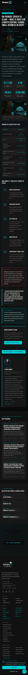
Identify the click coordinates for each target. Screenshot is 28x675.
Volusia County (6, 651)
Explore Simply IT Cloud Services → (14, 351)
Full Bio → (6, 401)
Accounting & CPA (6, 633)
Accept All (14, 667)
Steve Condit (5, 618)
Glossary (4, 616)
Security (17, 598)
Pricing (4, 608)
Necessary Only (14, 671)
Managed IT (5, 598)
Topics (4, 614)
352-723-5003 (6, 581)
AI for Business (6, 602)
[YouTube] (9, 591)
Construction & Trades (7, 635)
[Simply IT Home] (7, 2)
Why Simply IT (18, 608)
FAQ (16, 614)
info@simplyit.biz (7, 583)
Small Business (6, 641)
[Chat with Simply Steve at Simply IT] (24, 671)
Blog (3, 610)
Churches (5, 637)
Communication (19, 600)
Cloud (4, 600)
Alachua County (19, 649)
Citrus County (5, 653)
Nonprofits (5, 639)
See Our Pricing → (14, 547)
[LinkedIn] (6, 591)
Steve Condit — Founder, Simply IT (10, 31)
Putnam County (6, 655)
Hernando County (19, 653)
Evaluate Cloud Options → (13, 342)
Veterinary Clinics (6, 628)
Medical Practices (6, 624)
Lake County (5, 649)
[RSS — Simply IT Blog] (13, 591)
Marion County (6, 647)
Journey (17, 616)
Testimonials (5, 612)
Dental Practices (6, 626)
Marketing (17, 602)
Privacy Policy (21, 664)
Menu (25, 2)
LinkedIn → (13, 401)
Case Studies (18, 610)
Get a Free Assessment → (14, 542)
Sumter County (19, 647)
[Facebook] (3, 591)
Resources (18, 612)
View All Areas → (6, 658)
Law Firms (4, 631)
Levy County (18, 651)
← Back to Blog (6, 9)
